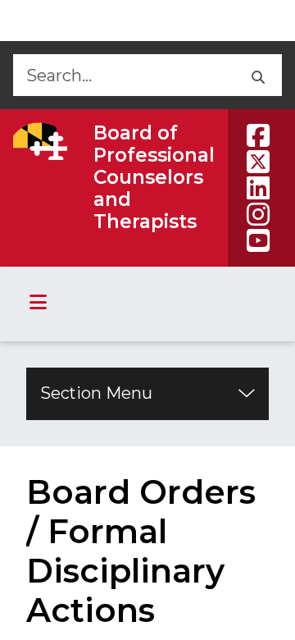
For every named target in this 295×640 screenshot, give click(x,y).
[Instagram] (258, 214)
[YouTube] (258, 240)
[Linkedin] (258, 188)
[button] (257, 75)
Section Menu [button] (96, 393)
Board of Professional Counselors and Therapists (154, 177)
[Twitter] (258, 162)
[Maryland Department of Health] (40, 141)
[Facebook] (258, 135)
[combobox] (122, 75)
